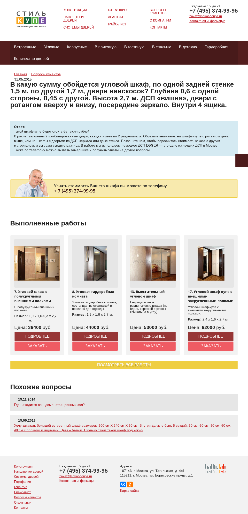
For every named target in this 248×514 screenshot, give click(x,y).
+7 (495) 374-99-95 (213, 10)
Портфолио (117, 10)
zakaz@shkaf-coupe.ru (205, 16)
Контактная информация (207, 21)
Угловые (51, 47)
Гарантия (115, 17)
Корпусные (77, 47)
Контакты (158, 27)
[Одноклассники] (130, 484)
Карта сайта (129, 490)
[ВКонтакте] (123, 484)
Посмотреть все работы (124, 365)
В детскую (188, 47)
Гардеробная (216, 47)
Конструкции (75, 10)
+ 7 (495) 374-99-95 (74, 190)
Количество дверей (31, 59)
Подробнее (37, 336)
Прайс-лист (117, 24)
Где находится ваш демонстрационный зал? (49, 405)
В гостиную (134, 47)
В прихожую (105, 47)
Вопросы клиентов (158, 11)
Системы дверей (78, 27)
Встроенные (25, 47)
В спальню (161, 47)
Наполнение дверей (74, 18)
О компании (160, 20)
